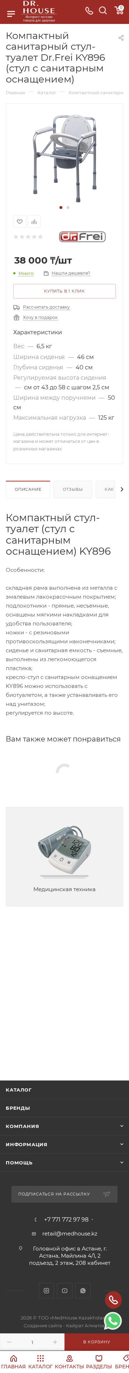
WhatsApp (83, 1290)
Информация (27, 1144)
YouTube (64, 1290)
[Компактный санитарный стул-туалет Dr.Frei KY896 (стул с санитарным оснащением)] (64, 157)
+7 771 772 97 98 (66, 1220)
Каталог (19, 1090)
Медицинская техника (64, 889)
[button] (60, 207)
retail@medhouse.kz (69, 1233)
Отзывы (73, 489)
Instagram (46, 1290)
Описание (28, 489)
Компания (22, 1126)
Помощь (19, 1162)
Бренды (18, 1108)
